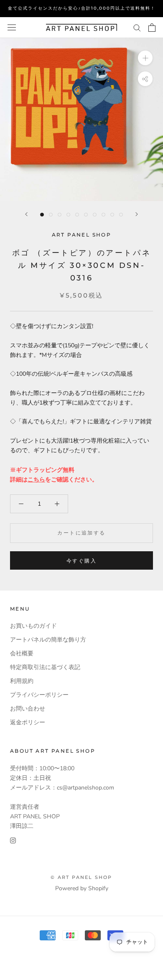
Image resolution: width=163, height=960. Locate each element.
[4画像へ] (68, 214)
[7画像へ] (95, 214)
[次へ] (136, 214)
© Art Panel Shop (81, 877)
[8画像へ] (103, 214)
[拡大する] (145, 57)
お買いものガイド (33, 626)
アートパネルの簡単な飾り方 (48, 640)
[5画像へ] (77, 214)
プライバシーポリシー (39, 695)
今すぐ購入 (81, 561)
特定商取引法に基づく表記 (45, 667)
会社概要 (21, 653)
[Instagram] (13, 840)
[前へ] (26, 214)
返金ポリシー (27, 722)
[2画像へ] (51, 214)
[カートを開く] (151, 27)
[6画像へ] (86, 214)
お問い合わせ (27, 709)
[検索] (137, 27)
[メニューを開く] (12, 27)
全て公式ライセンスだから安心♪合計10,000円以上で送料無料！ (81, 8)
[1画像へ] (42, 214)
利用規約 (21, 681)
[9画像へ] (112, 214)
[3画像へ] (59, 214)
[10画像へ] (121, 214)
